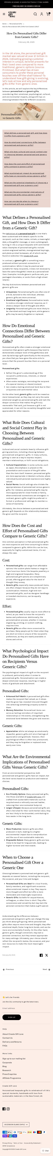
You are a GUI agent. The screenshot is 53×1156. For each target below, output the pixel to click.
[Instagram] (8, 1108)
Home (4, 24)
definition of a (20, 234)
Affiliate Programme (11, 1078)
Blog (4, 1066)
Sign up (11, 1017)
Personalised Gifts (15, 24)
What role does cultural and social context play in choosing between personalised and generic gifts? (25, 154)
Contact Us (7, 1038)
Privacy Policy (7, 1143)
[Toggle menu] (3, 14)
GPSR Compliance (8, 1146)
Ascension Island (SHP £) (14, 1124)
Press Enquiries (9, 1074)
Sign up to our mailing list (13, 1058)
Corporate (7, 1062)
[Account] (41, 13)
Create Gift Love (20, 1149)
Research (6, 1070)
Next (45, 969)
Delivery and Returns (12, 1042)
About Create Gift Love (12, 1034)
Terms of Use (18, 1143)
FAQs (4, 1045)
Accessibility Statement (32, 1143)
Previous (9, 969)
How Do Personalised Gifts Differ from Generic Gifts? (20, 26)
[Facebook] (3, 1108)
